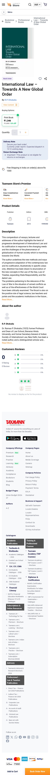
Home (28, 453)
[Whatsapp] (16, 737)
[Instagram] (33, 737)
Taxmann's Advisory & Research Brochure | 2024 (16, 670)
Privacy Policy (31, 481)
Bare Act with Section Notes (14, 721)
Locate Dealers (32, 509)
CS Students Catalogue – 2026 (15, 577)
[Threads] (37, 737)
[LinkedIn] (7, 737)
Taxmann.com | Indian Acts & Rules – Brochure (16, 642)
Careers (29, 463)
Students (10, 481)
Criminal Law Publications (13, 715)
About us (29, 456)
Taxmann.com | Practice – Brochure (16, 649)
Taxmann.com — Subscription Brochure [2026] (14, 656)
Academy (10, 470)
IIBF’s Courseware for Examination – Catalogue (35, 599)
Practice (9, 460)
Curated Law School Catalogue (16, 561)
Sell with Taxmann (33, 505)
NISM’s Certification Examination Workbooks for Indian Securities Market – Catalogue (35, 588)
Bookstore (10, 478)
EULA (28, 492)
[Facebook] (7, 741)
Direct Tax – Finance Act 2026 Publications (16, 689)
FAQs (28, 519)
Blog (8, 485)
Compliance (11, 474)
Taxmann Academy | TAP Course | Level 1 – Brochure (35, 562)
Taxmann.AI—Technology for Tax (15, 615)
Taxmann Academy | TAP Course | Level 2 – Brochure (35, 571)
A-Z (7, 508)
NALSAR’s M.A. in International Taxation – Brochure (35, 616)
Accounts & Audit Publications (15, 709)
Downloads (30, 526)
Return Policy (31, 484)
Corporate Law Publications (14, 704)
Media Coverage (32, 460)
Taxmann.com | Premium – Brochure (16, 621)
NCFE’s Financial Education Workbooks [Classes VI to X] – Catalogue (16, 598)
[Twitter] (11, 737)
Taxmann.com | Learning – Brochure (16, 627)
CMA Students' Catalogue (14, 583)
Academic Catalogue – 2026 (16, 556)
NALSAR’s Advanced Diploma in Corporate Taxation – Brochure (35, 607)
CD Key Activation (33, 530)
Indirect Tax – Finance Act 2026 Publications (14, 696)
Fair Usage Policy (33, 477)
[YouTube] (24, 737)
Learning (12, 463)
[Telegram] (20, 737)
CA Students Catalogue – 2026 (15, 571)
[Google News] (28, 737)
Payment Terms (32, 488)
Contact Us (30, 522)
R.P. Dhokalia (11, 100)
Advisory (9, 467)
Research (10, 456)
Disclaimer (30, 495)
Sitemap (29, 467)
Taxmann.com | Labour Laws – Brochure (13, 633)
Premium (12, 453)
